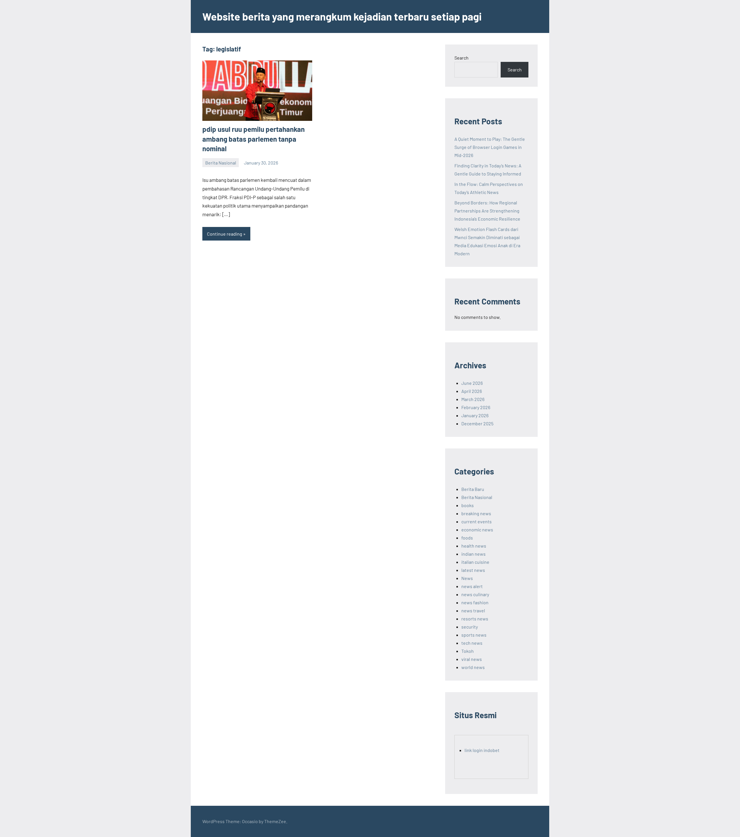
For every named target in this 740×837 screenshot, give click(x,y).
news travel (473, 610)
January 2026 (475, 415)
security (469, 626)
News (467, 578)
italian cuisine (475, 562)
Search (461, 57)
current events (476, 521)
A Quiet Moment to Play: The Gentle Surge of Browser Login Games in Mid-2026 (489, 147)
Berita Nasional (220, 162)
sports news (473, 635)
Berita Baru (472, 489)
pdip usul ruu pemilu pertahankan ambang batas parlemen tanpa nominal (253, 139)
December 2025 (477, 423)
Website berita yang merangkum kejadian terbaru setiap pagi (342, 16)
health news (473, 545)
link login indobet (482, 750)
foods (467, 537)
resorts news (474, 618)
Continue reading (224, 233)
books (467, 505)
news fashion (475, 602)
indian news (473, 554)
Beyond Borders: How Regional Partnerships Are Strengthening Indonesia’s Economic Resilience (487, 210)
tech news (471, 643)
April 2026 (471, 391)
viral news (471, 659)
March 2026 (472, 399)
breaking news (476, 513)
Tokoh (467, 651)
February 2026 (475, 407)
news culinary (475, 594)
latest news (473, 570)
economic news (477, 529)
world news (473, 667)
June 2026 (472, 383)
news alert (472, 586)
